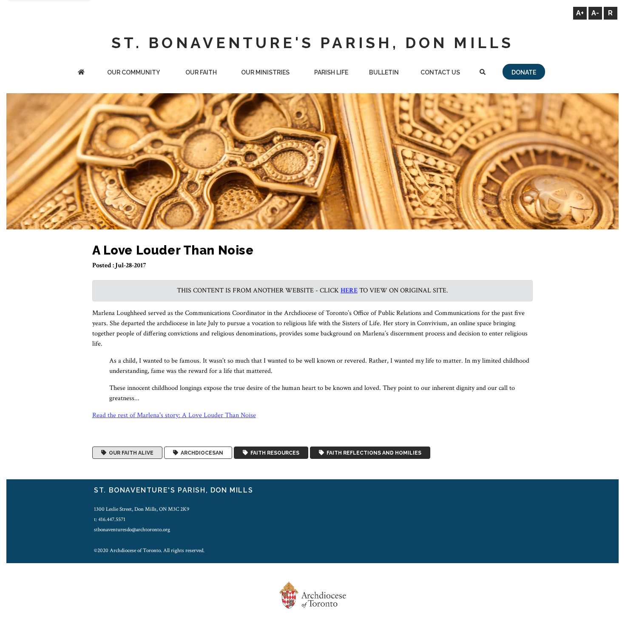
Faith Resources (273, 453)
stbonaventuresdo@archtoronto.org (132, 529)
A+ (580, 13)
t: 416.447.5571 (109, 519)
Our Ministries (265, 72)
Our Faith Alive (129, 453)
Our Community (133, 72)
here (349, 290)
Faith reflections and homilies (372, 453)
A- (595, 13)
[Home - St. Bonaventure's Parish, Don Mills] (81, 73)
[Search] (482, 73)
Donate (523, 72)
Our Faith (201, 72)
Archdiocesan (200, 453)
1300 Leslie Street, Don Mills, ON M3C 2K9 (141, 509)
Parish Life (331, 72)
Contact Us (440, 72)
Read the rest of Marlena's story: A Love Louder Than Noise (174, 415)
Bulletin (384, 72)
